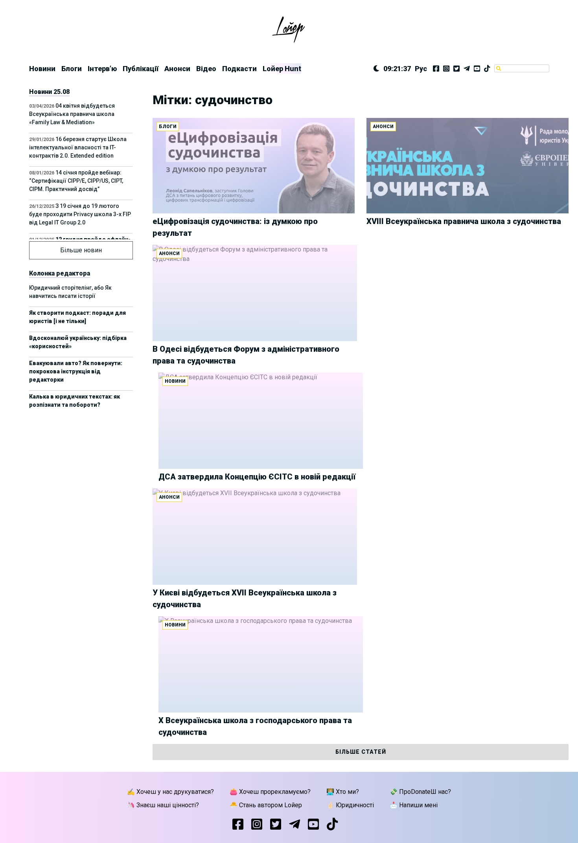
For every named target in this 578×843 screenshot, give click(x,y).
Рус (421, 68)
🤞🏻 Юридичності (350, 805)
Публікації (140, 68)
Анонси (177, 68)
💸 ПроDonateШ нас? (420, 791)
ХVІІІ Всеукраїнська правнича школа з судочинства (463, 221)
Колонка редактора (59, 273)
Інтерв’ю (102, 68)
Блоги (71, 68)
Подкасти (239, 68)
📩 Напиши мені (414, 805)
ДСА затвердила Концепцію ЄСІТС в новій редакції (256, 476)
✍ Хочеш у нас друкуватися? (170, 791)
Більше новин (81, 250)
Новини (42, 68)
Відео (206, 68)
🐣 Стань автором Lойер (266, 805)
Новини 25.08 (49, 92)
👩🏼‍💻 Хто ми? (342, 791)
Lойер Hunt (282, 68)
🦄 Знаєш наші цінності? (163, 805)
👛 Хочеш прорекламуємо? (270, 791)
